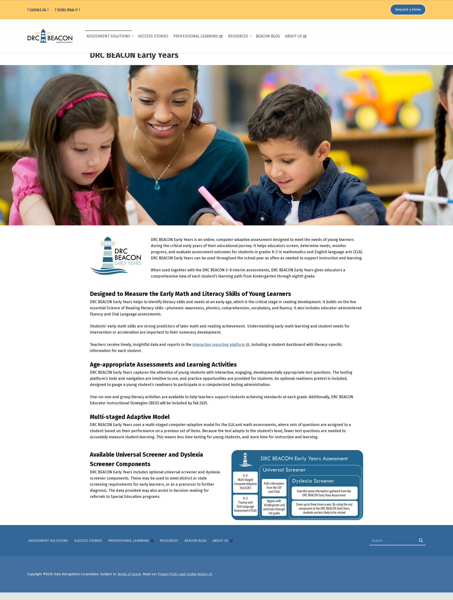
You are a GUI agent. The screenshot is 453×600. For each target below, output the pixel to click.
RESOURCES (238, 36)
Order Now (66, 9)
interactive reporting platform (219, 344)
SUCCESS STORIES (153, 36)
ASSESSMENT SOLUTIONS (108, 36)
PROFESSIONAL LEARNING (196, 36)
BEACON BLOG (268, 36)
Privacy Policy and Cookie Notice (183, 574)
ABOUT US (294, 36)
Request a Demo (408, 9)
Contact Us (37, 9)
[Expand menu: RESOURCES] (251, 36)
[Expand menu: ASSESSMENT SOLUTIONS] (133, 36)
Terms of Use (127, 574)
